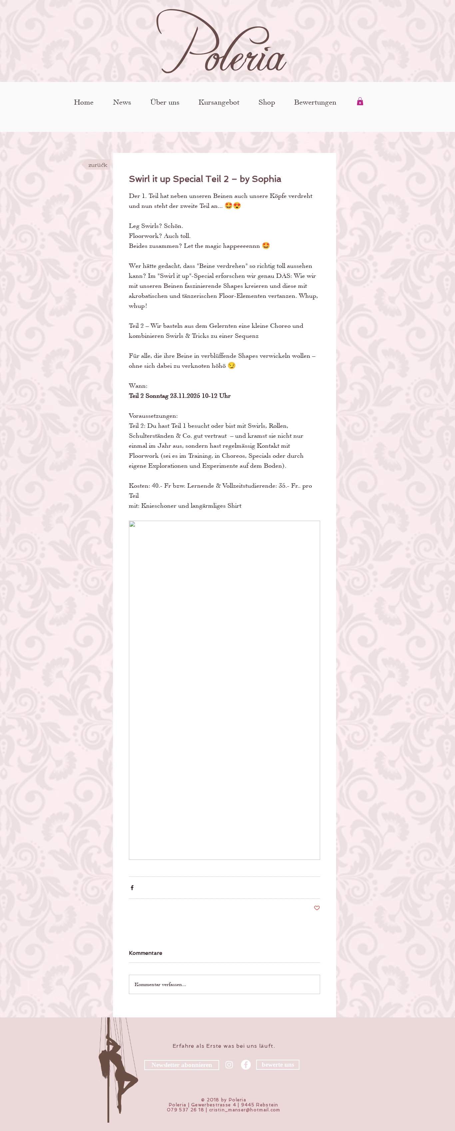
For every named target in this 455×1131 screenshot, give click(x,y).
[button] (360, 101)
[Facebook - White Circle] (246, 1065)
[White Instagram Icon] (229, 1065)
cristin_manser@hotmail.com (244, 1109)
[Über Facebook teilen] (132, 887)
